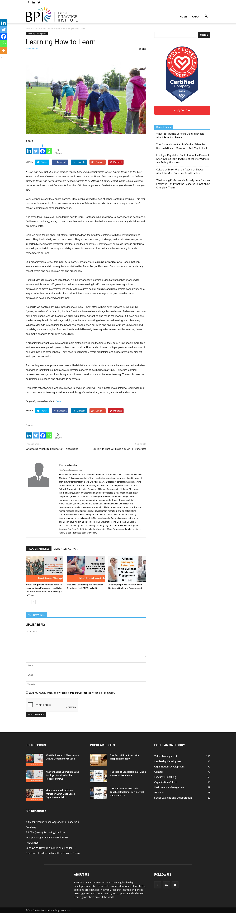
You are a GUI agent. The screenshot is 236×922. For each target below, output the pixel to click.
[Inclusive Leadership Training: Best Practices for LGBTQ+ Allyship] (86, 569)
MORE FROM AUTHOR (66, 548)
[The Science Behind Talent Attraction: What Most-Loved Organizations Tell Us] (34, 795)
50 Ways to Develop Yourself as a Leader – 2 (51, 847)
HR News (159, 792)
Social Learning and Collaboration (173, 797)
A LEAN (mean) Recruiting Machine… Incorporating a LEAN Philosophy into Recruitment (47, 837)
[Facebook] (28, 2)
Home (183, 16)
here (58, 401)
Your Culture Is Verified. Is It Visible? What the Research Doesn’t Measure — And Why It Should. (182, 146)
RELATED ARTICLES (38, 548)
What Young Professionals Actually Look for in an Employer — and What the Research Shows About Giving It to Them (183, 184)
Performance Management (169, 787)
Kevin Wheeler (32, 48)
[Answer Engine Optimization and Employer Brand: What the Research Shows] (34, 776)
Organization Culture (165, 782)
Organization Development (169, 766)
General (158, 771)
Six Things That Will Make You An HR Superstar (119, 448)
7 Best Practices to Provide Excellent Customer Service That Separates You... (127, 792)
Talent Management (165, 756)
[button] (206, 16)
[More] (3, 50)
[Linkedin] (33, 2)
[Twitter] (38, 2)
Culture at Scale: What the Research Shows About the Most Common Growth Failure (179, 171)
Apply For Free (182, 110)
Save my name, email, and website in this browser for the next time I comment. (72, 692)
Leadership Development (37, 33)
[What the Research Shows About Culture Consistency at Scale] (34, 760)
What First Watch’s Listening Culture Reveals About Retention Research (180, 135)
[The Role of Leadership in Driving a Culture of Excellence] (98, 776)
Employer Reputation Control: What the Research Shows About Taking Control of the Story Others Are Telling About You (183, 159)
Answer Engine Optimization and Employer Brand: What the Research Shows (62, 775)
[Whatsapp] (49, 148)
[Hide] (1, 57)
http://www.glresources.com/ (71, 470)
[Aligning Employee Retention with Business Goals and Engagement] (127, 569)
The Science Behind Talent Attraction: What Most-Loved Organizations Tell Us (60, 794)
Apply (196, 16)
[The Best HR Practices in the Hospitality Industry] (98, 760)
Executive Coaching (165, 777)
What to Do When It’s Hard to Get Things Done (52, 448)
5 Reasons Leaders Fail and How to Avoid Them (53, 853)
